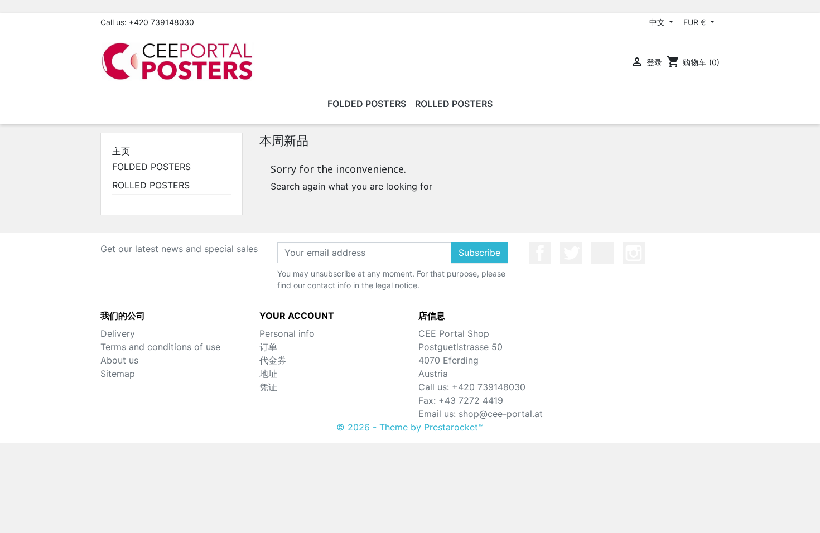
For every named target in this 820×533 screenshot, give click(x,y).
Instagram (634, 253)
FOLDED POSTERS (151, 166)
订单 (268, 346)
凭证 (268, 387)
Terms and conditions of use (160, 346)
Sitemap (117, 373)
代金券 (272, 360)
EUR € (695, 22)
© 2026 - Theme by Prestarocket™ (410, 427)
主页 (121, 151)
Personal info (287, 333)
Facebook (540, 253)
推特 (571, 253)
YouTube (602, 253)
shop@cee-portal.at (501, 413)
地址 (268, 373)
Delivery (117, 333)
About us (119, 360)
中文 (658, 22)
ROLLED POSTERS (151, 185)
